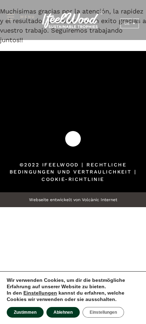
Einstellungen (103, 312)
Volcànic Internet (99, 199)
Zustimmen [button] (25, 312)
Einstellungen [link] (40, 293)
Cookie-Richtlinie (72, 179)
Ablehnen (63, 312)
